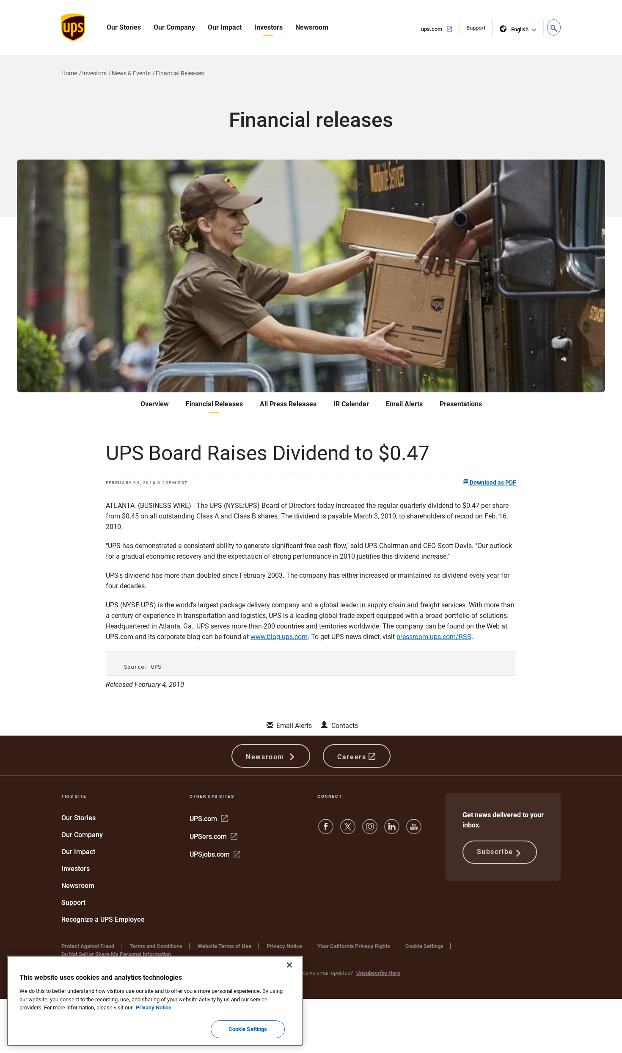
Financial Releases (214, 404)
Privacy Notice (284, 946)
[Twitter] (347, 831)
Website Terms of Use (224, 946)
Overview (154, 404)
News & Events (131, 73)
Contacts (344, 726)
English (520, 29)
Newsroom (311, 27)
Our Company (174, 27)
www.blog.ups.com (279, 637)
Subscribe (495, 852)
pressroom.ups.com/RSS (433, 637)
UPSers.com (213, 836)
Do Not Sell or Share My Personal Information (116, 954)
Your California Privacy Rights (353, 946)
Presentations (461, 404)
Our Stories (124, 27)
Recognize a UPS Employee (103, 919)
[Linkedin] (391, 831)
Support (479, 30)
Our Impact (225, 27)
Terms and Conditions (155, 946)
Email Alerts (404, 404)
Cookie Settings (424, 946)
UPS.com (209, 819)
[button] (554, 27)
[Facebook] (325, 831)
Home (69, 73)
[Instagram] (369, 831)
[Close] (289, 965)
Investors (268, 27)
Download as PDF (492, 482)
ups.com (440, 28)
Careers (353, 757)
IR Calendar (351, 404)
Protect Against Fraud (87, 946)
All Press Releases (288, 404)
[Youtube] (413, 831)
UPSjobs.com (215, 854)
